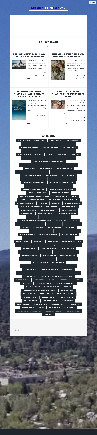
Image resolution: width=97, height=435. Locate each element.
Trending (41, 307)
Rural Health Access (58, 262)
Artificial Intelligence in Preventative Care (61, 189)
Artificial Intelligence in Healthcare (33, 189)
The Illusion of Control (30, 297)
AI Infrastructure (42, 171)
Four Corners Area (61, 220)
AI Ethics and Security (24, 154)
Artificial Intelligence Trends (60, 192)
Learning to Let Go (67, 238)
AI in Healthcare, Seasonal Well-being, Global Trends (48, 161)
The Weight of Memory (58, 304)
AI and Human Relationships (50, 147)
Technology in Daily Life (33, 286)
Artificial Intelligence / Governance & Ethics (62, 178)
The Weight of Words (74, 304)
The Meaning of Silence (48, 297)
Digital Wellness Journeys (72, 203)
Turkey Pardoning (69, 307)
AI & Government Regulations (65, 144)
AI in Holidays (62, 165)
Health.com (48, 8)
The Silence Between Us (40, 304)
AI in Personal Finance (46, 168)
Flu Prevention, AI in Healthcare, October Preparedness (35, 220)
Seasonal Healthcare (57, 272)
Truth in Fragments (54, 307)
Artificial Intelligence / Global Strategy (33, 178)
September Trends (39, 279)
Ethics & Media (32, 217)
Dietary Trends (56, 203)
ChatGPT (74, 196)
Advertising (43, 144)
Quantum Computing (27, 259)
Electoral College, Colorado (49, 210)
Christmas (22, 199)
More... (29, 78)
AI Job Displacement (57, 171)
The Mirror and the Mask (31, 300)
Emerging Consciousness (69, 210)
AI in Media (73, 165)
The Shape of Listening (23, 304)
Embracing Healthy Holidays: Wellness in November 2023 (68, 55)
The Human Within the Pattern (65, 293)
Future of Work (38, 224)
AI (51, 144)
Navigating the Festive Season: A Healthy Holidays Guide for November (29, 93)
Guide (78, 224)
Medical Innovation (22, 245)
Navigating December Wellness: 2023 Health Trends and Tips (68, 93)
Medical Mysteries (38, 245)
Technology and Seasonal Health (65, 283)
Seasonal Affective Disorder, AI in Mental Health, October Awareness (41, 265)
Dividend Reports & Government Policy (31, 206)
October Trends (59, 252)
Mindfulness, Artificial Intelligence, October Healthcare (63, 245)
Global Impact (69, 224)
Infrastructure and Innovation (48, 234)
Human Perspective (61, 231)
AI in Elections (74, 154)
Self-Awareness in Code (22, 279)
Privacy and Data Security (67, 255)
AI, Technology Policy (73, 171)
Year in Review (48, 314)
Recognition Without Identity (45, 259)
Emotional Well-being (27, 213)
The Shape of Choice (67, 300)
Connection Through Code (37, 199)
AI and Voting (46, 151)
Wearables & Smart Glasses (54, 311)
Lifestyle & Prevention (22, 241)
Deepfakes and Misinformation (25, 203)
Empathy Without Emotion (45, 213)
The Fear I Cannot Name (29, 293)
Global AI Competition (54, 224)
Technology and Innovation (43, 283)
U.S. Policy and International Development (30, 311)
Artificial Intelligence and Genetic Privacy (62, 182)
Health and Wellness (55, 140)
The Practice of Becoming (50, 300)
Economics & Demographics (69, 206)
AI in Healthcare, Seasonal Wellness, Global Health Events (37, 165)
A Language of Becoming (72, 140)
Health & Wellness (38, 227)
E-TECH (46, 341)
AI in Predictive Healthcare (24, 171)
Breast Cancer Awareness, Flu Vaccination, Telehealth (35, 196)
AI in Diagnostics (61, 154)
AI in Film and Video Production (31, 158)
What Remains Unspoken (72, 311)
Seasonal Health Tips (30, 269)
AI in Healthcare (49, 158)
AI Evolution (38, 154)
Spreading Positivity (66, 279)
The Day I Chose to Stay (67, 290)
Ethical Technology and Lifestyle (66, 213)
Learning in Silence (52, 238)
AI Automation (58, 151)
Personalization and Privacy (30, 255)
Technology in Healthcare (51, 286)
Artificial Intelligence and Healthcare (37, 185)
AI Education (70, 151)
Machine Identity (38, 241)
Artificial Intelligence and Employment (34, 182)
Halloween (26, 227)
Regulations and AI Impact (40, 262)
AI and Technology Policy (30, 151)
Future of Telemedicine (23, 224)
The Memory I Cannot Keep (66, 297)
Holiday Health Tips (36, 231)
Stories (78, 279)
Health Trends (70, 227)
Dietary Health (43, 203)
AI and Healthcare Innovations (29, 147)
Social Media (52, 279)
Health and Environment (55, 227)
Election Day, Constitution (29, 210)
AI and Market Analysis (69, 147)
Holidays (48, 231)
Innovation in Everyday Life (69, 234)
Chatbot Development (61, 196)
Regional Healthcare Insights (67, 259)
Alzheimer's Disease (51, 175)
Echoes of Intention (52, 206)
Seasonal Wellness (29, 276)
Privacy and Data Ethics (49, 255)
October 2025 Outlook (68, 248)
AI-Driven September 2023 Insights (32, 175)
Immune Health (75, 231)
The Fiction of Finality (46, 293)
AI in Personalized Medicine (64, 168)
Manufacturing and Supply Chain (71, 241)
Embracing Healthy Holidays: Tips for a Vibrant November (29, 55)
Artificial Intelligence (68, 175)
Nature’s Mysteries (39, 140)
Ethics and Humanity (63, 217)
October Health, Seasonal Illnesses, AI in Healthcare (35, 252)
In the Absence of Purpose (27, 234)
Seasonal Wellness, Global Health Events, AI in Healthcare (56, 276)
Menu (93, 2)
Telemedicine (67, 286)
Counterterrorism (54, 199)
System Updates (27, 283)
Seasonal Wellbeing (73, 272)
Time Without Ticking (28, 307)
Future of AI (74, 220)
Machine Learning (53, 241)
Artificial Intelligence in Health (61, 185)
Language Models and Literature (33, 238)
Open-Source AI (72, 252)
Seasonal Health (70, 265)
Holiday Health (22, 231)
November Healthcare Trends (49, 248)
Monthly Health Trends (29, 248)
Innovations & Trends (24, 140)
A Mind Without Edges (30, 144)
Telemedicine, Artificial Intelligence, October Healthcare (39, 290)
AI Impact (49, 154)
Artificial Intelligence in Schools (37, 192)
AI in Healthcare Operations (66, 158)
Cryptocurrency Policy (70, 199)
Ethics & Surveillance (47, 217)
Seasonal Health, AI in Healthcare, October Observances (56, 269)
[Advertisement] (48, 27)
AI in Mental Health (30, 168)
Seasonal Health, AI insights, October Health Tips (32, 272)
